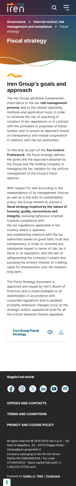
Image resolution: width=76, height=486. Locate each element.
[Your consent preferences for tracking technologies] (7, 482)
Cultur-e (29, 476)
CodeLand (53, 476)
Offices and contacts (26, 403)
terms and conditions (27, 414)
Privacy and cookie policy (30, 425)
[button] (54, 7)
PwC (40, 476)
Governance (17, 22)
